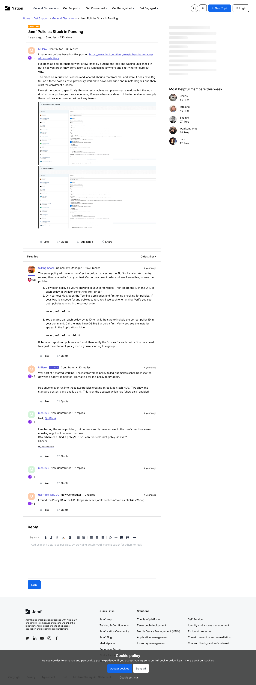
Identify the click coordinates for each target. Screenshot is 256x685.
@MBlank (50, 418)
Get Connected (95, 8)
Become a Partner (110, 649)
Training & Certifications (114, 625)
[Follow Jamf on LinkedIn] (35, 638)
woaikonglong (188, 128)
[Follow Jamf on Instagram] (49, 638)
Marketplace (107, 643)
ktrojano (185, 106)
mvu (182, 139)
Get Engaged (148, 8)
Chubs (184, 95)
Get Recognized (122, 8)
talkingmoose (46, 267)
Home (26, 18)
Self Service (195, 619)
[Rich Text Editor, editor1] (92, 560)
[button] (219, 8)
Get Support (70, 8)
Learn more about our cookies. (196, 660)
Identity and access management (208, 625)
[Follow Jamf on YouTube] (42, 638)
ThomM (184, 117)
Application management (152, 637)
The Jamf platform (148, 619)
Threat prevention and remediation (209, 637)
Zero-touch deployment (151, 625)
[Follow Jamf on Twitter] (27, 638)
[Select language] (203, 8)
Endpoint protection (200, 631)
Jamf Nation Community (114, 631)
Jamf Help (106, 619)
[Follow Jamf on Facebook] (56, 638)
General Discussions (46, 8)
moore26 (43, 412)
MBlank (42, 49)
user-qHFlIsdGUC (48, 494)
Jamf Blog (106, 637)
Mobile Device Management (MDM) (158, 631)
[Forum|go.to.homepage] (14, 8)
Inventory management (151, 643)
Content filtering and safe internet (208, 643)
